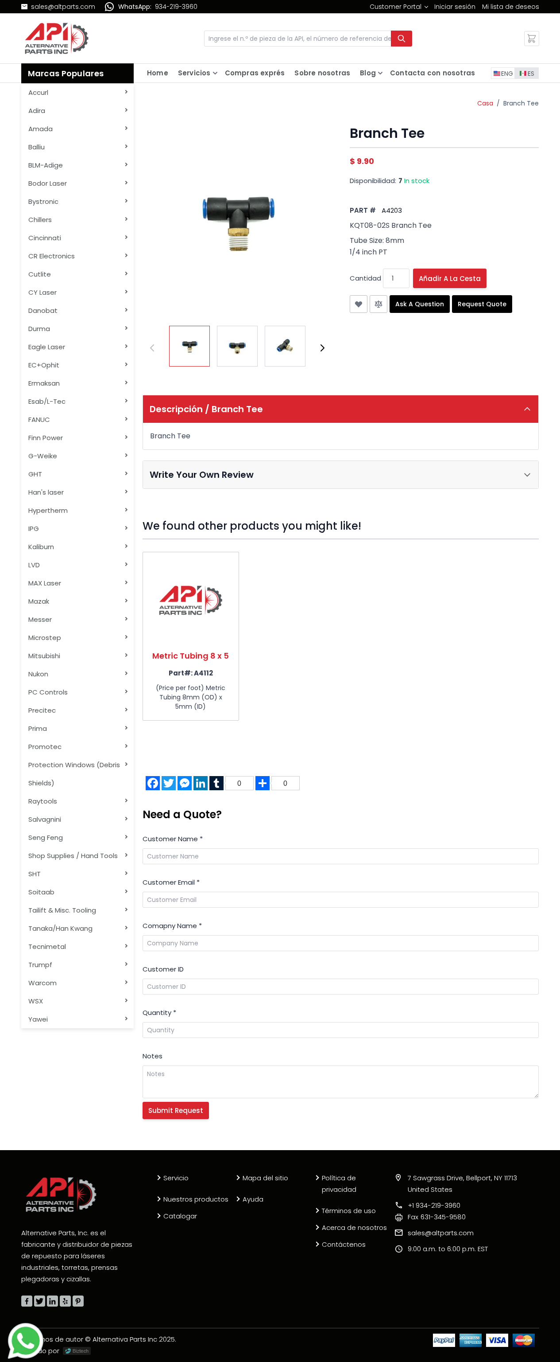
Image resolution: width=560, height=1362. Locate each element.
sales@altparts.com (63, 6)
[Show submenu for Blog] (380, 73)
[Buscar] (401, 39)
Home (157, 73)
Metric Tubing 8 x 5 (190, 655)
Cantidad (365, 278)
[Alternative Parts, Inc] (61, 1194)
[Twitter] (39, 1301)
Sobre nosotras (322, 73)
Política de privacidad (339, 1183)
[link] (399, 6)
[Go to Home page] (56, 38)
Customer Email (171, 882)
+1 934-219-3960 (434, 1205)
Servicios (194, 73)
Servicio (176, 1177)
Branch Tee (521, 103)
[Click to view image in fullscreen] (237, 220)
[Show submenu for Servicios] (215, 73)
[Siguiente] (322, 348)
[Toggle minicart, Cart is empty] (531, 38)
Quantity (159, 1012)
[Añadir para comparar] (378, 304)
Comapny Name (172, 925)
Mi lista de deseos (510, 6)
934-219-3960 (176, 6)
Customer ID (163, 969)
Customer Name (173, 838)
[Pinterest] (78, 1301)
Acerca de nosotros (354, 1227)
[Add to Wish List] (358, 304)
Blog (368, 73)
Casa (485, 103)
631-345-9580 (437, 1217)
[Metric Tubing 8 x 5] (191, 600)
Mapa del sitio (265, 1177)
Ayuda (253, 1199)
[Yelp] (65, 1301)
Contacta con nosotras (432, 73)
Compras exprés (255, 73)
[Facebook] (26, 1301)
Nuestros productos (195, 1199)
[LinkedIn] (52, 1301)
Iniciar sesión (454, 6)
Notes (152, 1056)
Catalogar (180, 1216)
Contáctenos (344, 1244)
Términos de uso (349, 1210)
